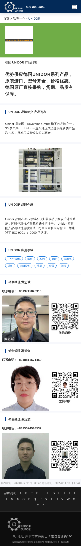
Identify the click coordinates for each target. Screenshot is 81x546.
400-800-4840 (35, 7)
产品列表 (31, 62)
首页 (6, 18)
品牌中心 (19, 18)
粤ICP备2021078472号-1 (48, 542)
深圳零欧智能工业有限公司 (24, 542)
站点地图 (65, 542)
